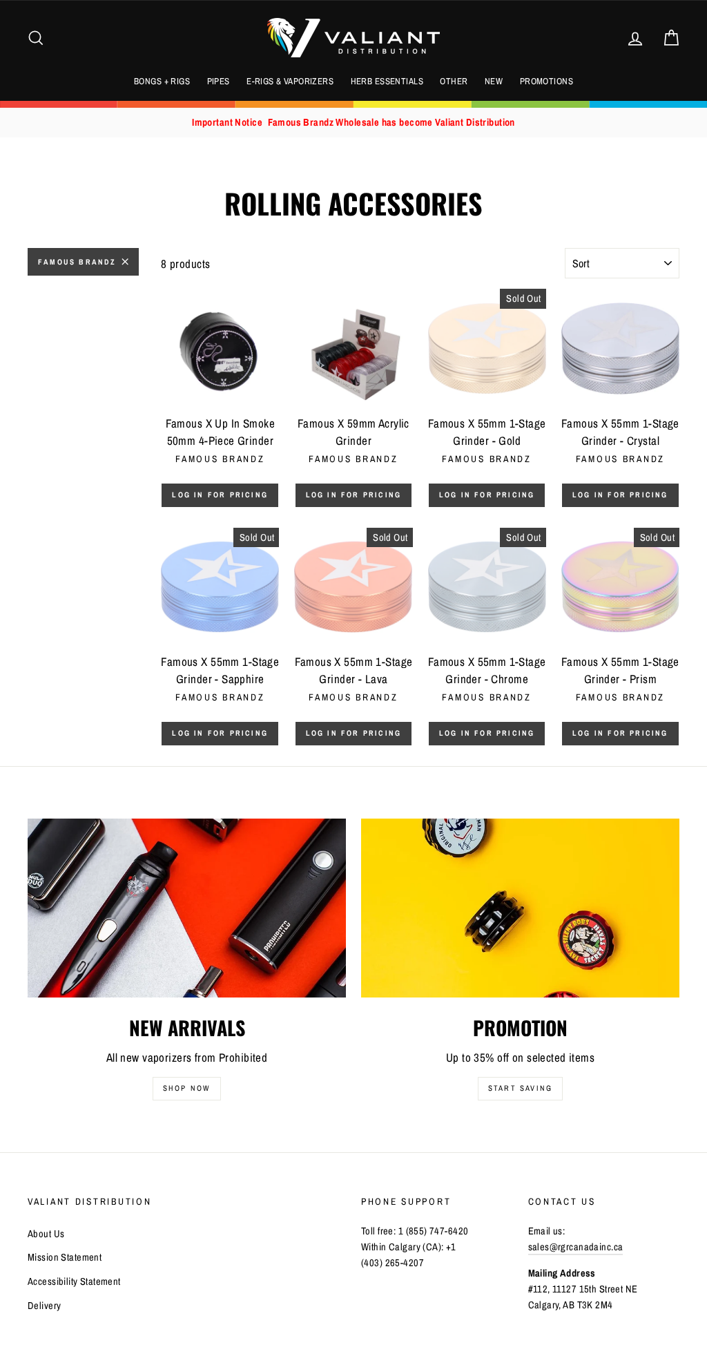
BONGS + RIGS (162, 81)
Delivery (44, 1305)
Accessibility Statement (74, 1281)
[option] (353, 123)
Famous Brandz (77, 262)
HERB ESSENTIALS (387, 81)
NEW (494, 81)
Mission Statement (64, 1257)
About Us (46, 1234)
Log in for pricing (220, 494)
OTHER (453, 81)
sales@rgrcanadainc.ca (575, 1247)
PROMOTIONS (546, 81)
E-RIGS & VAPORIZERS (289, 81)
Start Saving (520, 1088)
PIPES (218, 81)
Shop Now (187, 1088)
